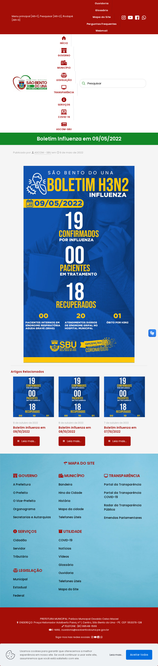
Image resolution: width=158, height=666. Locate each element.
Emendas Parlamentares (123, 518)
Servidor (19, 548)
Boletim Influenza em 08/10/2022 (75, 430)
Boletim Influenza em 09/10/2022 (29, 430)
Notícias (65, 548)
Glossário (66, 565)
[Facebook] (137, 17)
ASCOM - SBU (42, 152)
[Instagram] (123, 17)
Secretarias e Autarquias (32, 517)
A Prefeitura (22, 484)
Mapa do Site (68, 589)
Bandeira (65, 484)
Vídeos (64, 557)
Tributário (20, 557)
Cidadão (20, 540)
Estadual (20, 587)
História (64, 501)
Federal (18, 596)
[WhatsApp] (143, 17)
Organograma (24, 509)
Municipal (20, 579)
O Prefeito (20, 493)
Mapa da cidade (71, 509)
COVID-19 (65, 540)
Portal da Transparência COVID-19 (122, 495)
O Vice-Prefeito (24, 501)
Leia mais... (116, 655)
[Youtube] (130, 17)
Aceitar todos (139, 655)
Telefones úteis (70, 517)
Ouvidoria (66, 573)
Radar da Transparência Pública (122, 507)
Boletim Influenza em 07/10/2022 (120, 430)
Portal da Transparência (122, 484)
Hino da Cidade (70, 493)
